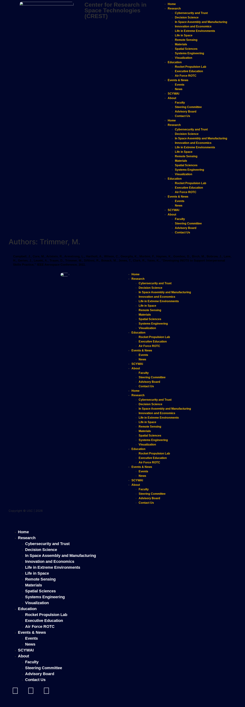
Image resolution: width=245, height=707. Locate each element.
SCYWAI (173, 93)
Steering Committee (188, 107)
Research (174, 8)
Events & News (178, 80)
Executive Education (189, 71)
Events (179, 84)
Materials (181, 44)
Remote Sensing (186, 39)
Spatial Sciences (186, 48)
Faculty (180, 102)
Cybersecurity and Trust (191, 13)
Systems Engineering (189, 53)
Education (175, 62)
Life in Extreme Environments (195, 30)
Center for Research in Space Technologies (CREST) (115, 10)
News (178, 89)
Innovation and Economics (193, 26)
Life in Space (183, 35)
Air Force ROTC (185, 75)
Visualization (183, 57)
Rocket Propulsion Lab (190, 66)
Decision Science (187, 17)
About (172, 98)
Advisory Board (185, 111)
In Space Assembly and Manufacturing (201, 21)
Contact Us (182, 116)
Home (172, 4)
